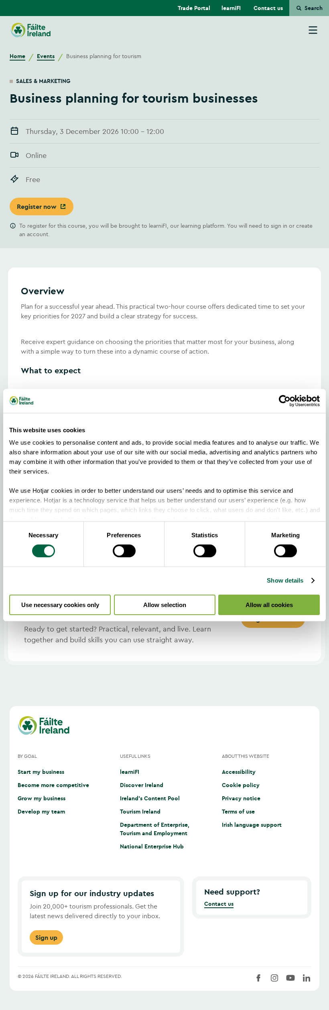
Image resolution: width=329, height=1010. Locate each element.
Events (46, 56)
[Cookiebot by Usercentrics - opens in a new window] (285, 401)
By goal (27, 756)
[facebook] (258, 978)
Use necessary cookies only (60, 604)
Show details (285, 580)
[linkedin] (306, 978)
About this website (245, 756)
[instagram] (274, 978)
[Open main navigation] (313, 30)
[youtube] (290, 978)
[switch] (124, 550)
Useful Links (135, 756)
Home (17, 56)
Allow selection (164, 604)
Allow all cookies (269, 604)
